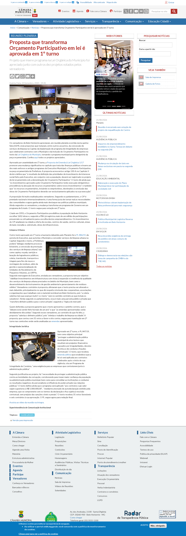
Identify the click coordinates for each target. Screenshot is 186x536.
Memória (16, 454)
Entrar (171, 2)
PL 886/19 (81, 235)
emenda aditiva (64, 354)
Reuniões (59, 445)
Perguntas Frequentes (150, 441)
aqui (36, 157)
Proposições (60, 441)
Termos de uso (146, 449)
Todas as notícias (104, 266)
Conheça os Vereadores (23, 483)
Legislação (59, 437)
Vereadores (40, 21)
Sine (99, 441)
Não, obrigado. (158, 526)
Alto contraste (99, 2)
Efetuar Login (146, 466)
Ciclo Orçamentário (64, 454)
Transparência (111, 21)
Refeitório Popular (105, 437)
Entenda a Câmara (20, 437)
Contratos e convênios (107, 491)
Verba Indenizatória (106, 487)
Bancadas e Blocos (20, 487)
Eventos (65, 11)
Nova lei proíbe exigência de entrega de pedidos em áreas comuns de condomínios (114, 239)
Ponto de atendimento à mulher (111, 462)
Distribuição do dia (63, 469)
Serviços (90, 21)
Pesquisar (146, 60)
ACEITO (144, 525)
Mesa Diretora (18, 441)
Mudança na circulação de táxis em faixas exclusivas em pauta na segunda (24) (115, 166)
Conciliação (102, 445)
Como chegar (18, 445)
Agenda (79, 11)
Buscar (142, 40)
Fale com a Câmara (98, 11)
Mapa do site (112, 2)
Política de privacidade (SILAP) (153, 454)
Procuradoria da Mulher (22, 462)
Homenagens (61, 458)
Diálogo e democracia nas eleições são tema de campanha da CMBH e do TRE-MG (115, 258)
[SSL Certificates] (167, 514)
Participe (118, 11)
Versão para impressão (22, 420)
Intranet (144, 462)
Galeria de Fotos (152, 83)
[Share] (32, 76)
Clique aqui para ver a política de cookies (38, 534)
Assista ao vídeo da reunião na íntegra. (26, 402)
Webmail (144, 458)
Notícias (35, 27)
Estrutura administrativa (23, 458)
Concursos (102, 496)
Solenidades (60, 490)
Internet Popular (105, 458)
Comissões (60, 449)
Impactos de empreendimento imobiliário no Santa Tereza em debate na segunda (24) (115, 147)
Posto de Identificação (107, 449)
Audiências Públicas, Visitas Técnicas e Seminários (72, 463)
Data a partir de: (147, 49)
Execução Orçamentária (108, 479)
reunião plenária (27, 415)
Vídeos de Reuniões (64, 486)
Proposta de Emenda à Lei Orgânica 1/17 (65, 162)
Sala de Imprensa (153, 77)
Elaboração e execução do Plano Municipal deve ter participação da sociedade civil (113, 186)
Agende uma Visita (20, 449)
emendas (55, 321)
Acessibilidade (86, 2)
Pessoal (100, 483)
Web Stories (114, 35)
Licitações (102, 470)
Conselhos (17, 491)
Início (12, 27)
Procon (100, 454)
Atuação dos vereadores (108, 475)
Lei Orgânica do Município (29, 154)
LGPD (100, 500)
